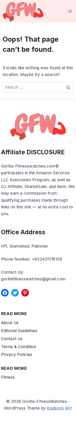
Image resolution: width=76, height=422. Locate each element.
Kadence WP (59, 408)
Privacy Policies (16, 354)
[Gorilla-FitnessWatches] (23, 11)
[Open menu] (70, 11)
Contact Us (12, 338)
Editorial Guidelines (19, 330)
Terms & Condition (19, 346)
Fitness (8, 377)
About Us (10, 322)
